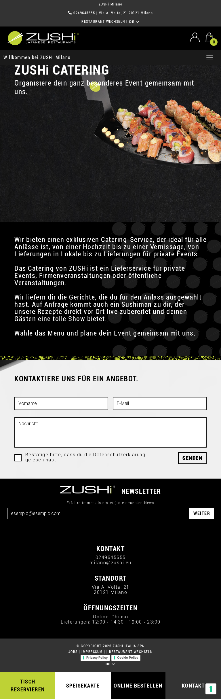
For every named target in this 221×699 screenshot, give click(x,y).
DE (132, 22)
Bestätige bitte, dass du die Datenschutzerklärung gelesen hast (85, 457)
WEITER (201, 513)
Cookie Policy (127, 658)
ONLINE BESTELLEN (138, 686)
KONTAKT (193, 686)
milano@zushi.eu (110, 562)
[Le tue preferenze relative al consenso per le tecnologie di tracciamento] (210, 688)
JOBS (73, 652)
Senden (192, 458)
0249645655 (84, 13)
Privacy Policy (97, 658)
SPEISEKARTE (83, 686)
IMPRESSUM (92, 652)
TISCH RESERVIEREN (28, 685)
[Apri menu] (210, 57)
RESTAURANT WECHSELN (103, 22)
